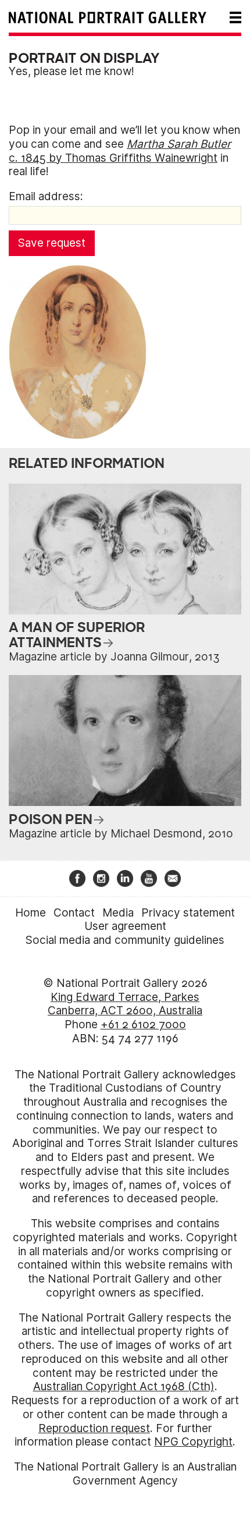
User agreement (125, 926)
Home (30, 912)
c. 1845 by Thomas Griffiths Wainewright (120, 151)
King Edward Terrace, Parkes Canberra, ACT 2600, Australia (125, 1004)
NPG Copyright (193, 1441)
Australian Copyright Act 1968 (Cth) (124, 1386)
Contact (74, 912)
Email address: (46, 196)
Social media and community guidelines (125, 940)
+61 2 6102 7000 (143, 1024)
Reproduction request (94, 1428)
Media (118, 912)
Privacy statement (188, 912)
